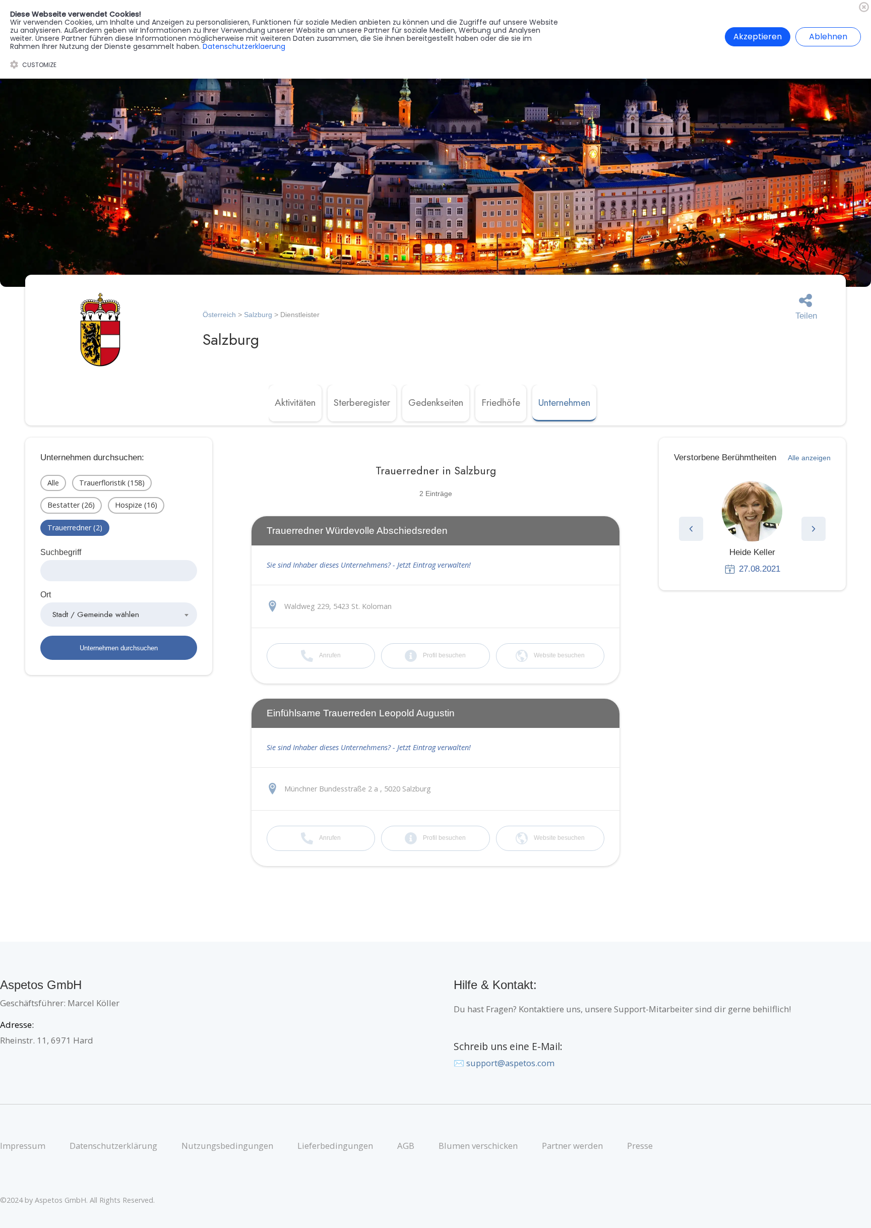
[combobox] (118, 614)
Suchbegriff (60, 552)
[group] (752, 528)
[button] (691, 529)
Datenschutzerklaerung (244, 46)
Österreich (219, 315)
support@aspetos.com (510, 1063)
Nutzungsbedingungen (227, 1145)
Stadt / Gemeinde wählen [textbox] (95, 614)
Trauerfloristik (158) (112, 482)
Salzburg (258, 315)
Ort (45, 594)
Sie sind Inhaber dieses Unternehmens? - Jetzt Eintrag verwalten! (369, 565)
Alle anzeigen (809, 458)
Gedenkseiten (435, 402)
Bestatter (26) (71, 505)
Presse (640, 1145)
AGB (405, 1145)
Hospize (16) (136, 505)
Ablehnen (828, 36)
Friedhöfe (500, 402)
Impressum (22, 1145)
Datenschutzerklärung (113, 1145)
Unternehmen (564, 402)
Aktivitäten (295, 402)
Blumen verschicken (478, 1145)
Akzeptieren (757, 36)
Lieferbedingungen (335, 1145)
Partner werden (572, 1145)
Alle (53, 482)
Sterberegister (362, 402)
